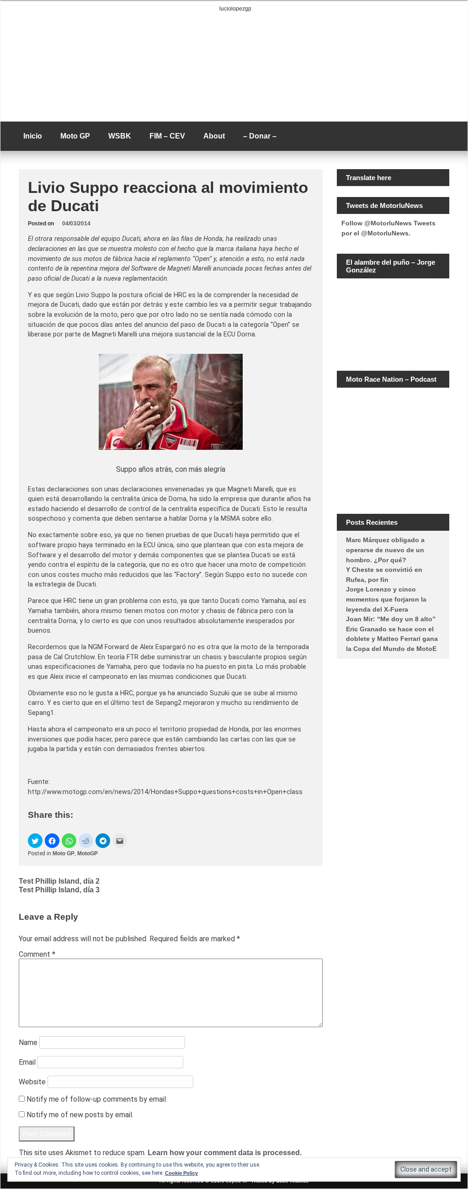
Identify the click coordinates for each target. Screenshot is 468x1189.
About (214, 136)
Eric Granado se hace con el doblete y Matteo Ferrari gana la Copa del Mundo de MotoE (392, 638)
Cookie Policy (181, 1173)
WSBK (119, 136)
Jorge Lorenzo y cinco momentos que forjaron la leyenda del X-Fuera (386, 599)
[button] (35, 840)
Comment (37, 954)
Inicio (32, 136)
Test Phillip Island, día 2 (59, 881)
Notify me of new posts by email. (80, 1114)
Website (32, 1081)
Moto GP (75, 136)
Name (28, 1042)
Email (27, 1062)
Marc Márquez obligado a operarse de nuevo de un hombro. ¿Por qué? (385, 549)
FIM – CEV (167, 136)
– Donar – (260, 136)
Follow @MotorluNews (376, 223)
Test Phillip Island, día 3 (59, 890)
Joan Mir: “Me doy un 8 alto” (391, 619)
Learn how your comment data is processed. (225, 1153)
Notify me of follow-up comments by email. (97, 1099)
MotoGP (87, 853)
